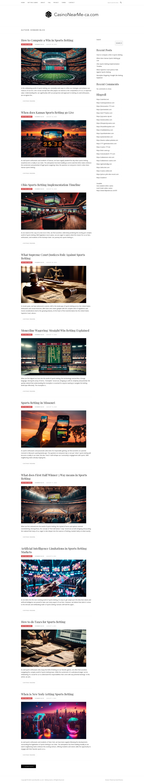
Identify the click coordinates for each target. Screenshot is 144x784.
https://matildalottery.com (104, 130)
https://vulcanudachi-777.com (105, 154)
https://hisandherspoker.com (105, 126)
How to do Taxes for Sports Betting (43, 622)
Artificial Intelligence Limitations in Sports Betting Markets (54, 550)
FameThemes (119, 780)
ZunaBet (99, 183)
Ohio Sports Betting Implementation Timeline (50, 185)
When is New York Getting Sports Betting (47, 694)
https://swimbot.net (102, 99)
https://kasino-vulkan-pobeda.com (107, 140)
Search (98, 39)
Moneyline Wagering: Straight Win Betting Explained (55, 330)
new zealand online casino (104, 186)
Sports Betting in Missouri (38, 403)
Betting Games (33, 2)
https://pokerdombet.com (104, 137)
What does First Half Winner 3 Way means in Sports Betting (54, 476)
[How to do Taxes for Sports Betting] (53, 648)
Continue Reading (29, 101)
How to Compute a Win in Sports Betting (47, 40)
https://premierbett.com (104, 109)
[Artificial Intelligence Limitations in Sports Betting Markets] (53, 578)
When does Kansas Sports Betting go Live (47, 112)
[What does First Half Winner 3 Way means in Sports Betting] (53, 505)
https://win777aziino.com (104, 113)
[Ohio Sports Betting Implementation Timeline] (53, 211)
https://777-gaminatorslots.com (106, 143)
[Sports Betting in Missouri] (53, 429)
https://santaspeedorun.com (105, 103)
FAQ (49, 2)
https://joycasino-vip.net (104, 116)
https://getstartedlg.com (104, 164)
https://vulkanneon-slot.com (105, 157)
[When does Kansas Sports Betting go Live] (53, 139)
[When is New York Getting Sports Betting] (53, 720)
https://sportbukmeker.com (105, 133)
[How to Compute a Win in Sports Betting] (53, 66)
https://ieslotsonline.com (104, 120)
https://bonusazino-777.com (105, 106)
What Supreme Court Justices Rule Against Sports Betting (53, 256)
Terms (64, 2)
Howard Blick (39, 44)
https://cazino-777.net (103, 147)
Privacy (56, 2)
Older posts (29, 766)
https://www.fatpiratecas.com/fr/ (106, 190)
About (43, 2)
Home (23, 2)
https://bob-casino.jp (103, 150)
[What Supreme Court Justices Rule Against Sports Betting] (53, 284)
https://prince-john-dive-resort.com (107, 174)
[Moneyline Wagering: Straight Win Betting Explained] (53, 357)
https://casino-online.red (104, 171)
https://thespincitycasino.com (105, 123)
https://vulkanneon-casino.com (106, 160)
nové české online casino (104, 188)
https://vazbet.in (101, 178)
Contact (72, 2)
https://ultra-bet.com (103, 167)
